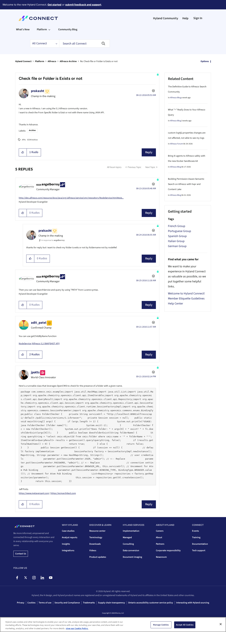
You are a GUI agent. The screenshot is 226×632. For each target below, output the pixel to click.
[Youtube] (50, 578)
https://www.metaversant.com (34, 493)
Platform (39, 61)
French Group (176, 226)
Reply (148, 152)
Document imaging (132, 557)
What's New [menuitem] (23, 29)
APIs (24, 139)
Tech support (198, 550)
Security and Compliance (67, 602)
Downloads (95, 544)
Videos (92, 550)
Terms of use (45, 602)
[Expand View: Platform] (49, 29)
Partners (160, 544)
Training (196, 537)
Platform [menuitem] (42, 29)
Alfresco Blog (175, 97)
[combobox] (84, 43)
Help (185, 18)
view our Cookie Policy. (77, 628)
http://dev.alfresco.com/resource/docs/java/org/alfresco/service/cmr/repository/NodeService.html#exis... (71, 198)
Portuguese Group (179, 231)
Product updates (97, 557)
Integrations (68, 550)
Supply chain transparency (111, 602)
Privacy (20, 602)
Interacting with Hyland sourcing (192, 602)
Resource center (97, 531)
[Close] (220, 624)
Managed (127, 537)
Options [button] (205, 61)
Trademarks (89, 602)
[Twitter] (25, 578)
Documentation (200, 544)
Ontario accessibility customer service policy (150, 602)
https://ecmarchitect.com (63, 493)
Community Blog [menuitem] (67, 29)
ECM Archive (32, 139)
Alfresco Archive (68, 61)
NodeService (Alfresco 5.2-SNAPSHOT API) (39, 343)
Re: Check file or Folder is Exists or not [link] (99, 61)
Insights (66, 544)
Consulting (128, 544)
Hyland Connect (23, 61)
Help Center (175, 303)
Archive (32, 130)
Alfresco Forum (176, 143)
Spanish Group (177, 236)
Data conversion (131, 550)
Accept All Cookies (185, 624)
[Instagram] (34, 578)
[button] (23, 152)
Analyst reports (69, 537)
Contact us (20, 553)
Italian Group (176, 241)
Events (195, 531)
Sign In (197, 18)
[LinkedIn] (42, 578)
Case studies (68, 531)
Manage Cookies (161, 624)
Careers (159, 531)
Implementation (131, 531)
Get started (54, 4)
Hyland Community (165, 18)
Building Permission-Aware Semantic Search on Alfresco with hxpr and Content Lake (186, 184)
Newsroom (161, 557)
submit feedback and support (83, 4)
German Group (177, 246)
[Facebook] (17, 578)
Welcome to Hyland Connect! (186, 293)
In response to (53, 240)
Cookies (31, 602)
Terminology (95, 537)
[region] (113, 624)
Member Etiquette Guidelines (186, 298)
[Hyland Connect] (38, 18)
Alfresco (52, 61)
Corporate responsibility (168, 550)
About (159, 537)
